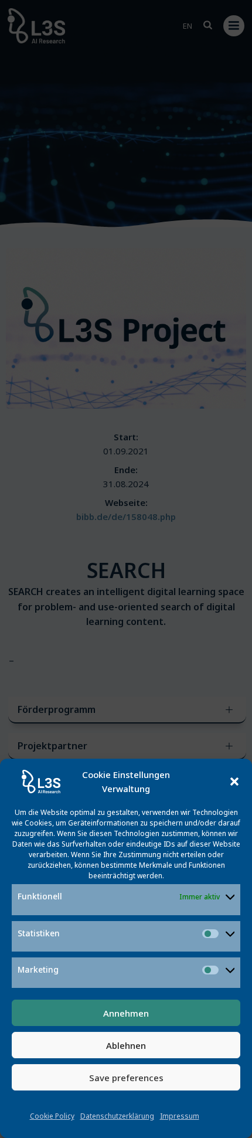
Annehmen (126, 1013)
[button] (234, 781)
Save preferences (126, 1077)
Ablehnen (126, 1045)
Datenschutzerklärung (117, 1116)
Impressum (179, 1116)
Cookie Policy (52, 1116)
